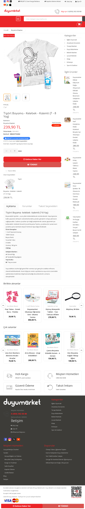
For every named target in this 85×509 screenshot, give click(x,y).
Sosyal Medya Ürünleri (11, 449)
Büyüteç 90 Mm (72, 309)
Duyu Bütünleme (72, 49)
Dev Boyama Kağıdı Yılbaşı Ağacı (72, 355)
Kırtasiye (70, 62)
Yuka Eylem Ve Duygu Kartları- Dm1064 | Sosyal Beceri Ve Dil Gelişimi (77, 225)
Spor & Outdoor (72, 65)
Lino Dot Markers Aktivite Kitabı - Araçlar (12, 355)
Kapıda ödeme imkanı (53, 1)
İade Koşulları (9, 466)
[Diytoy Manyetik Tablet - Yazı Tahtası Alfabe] (52, 297)
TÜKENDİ (33, 164)
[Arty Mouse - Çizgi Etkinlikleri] (32, 340)
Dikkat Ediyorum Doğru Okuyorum (57, 463)
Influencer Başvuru (18, 432)
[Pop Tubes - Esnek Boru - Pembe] (12, 297)
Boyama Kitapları (17, 30)
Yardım (5, 453)
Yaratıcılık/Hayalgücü (14, 257)
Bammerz (6, 121)
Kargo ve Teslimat (10, 463)
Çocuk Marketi (71, 56)
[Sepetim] (79, 25)
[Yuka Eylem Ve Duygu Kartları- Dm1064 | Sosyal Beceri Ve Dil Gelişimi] (68, 218)
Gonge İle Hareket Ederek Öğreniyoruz (59, 459)
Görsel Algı (11, 254)
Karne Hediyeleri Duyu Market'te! (57, 453)
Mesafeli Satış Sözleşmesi (13, 459)
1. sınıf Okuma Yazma (32, 306)
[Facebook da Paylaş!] (4, 107)
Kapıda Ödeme (10, 469)
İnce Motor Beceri (12, 306)
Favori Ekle (12, 171)
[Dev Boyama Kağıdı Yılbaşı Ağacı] (73, 340)
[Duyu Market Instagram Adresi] (7, 2)
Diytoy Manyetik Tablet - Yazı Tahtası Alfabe (53, 312)
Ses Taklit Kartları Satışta (54, 456)
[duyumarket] (12, 11)
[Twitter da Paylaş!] (6, 107)
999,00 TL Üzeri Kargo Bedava (30, 1)
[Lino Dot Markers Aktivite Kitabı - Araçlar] (12, 340)
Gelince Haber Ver (33, 159)
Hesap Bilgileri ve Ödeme (13, 456)
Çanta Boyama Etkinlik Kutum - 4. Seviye (52, 353)
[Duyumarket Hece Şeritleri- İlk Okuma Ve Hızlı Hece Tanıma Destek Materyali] (68, 185)
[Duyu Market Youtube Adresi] (4, 6)
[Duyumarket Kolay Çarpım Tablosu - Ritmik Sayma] (68, 159)
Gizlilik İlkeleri (9, 473)
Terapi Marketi (72, 46)
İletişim (17, 420)
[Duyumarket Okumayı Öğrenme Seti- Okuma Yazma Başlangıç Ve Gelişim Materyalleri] (32, 297)
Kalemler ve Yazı (53, 306)
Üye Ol (79, 1)
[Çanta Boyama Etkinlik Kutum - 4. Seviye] (52, 339)
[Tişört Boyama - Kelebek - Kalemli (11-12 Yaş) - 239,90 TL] (9, 184)
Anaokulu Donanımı (73, 43)
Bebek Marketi (72, 53)
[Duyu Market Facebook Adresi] (4, 2)
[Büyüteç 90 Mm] (73, 297)
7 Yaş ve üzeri (11, 262)
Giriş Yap (69, 1)
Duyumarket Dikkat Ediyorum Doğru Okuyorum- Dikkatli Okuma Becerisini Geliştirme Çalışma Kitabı (77, 90)
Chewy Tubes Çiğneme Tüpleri (56, 449)
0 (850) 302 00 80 (74, 11)
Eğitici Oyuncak (72, 40)
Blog (4, 476)
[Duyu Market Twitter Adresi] (10, 2)
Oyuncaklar (72, 306)
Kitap (5, 30)
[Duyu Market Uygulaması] (7, 6)
